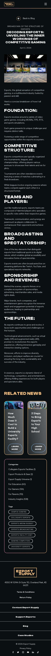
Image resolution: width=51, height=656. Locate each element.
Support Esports (25, 617)
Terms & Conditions (25, 592)
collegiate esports (20, 518)
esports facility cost (21, 535)
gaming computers (20, 541)
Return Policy (26, 597)
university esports (20, 547)
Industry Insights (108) (18, 499)
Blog (25, 626)
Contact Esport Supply (25, 607)
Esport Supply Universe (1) (20, 479)
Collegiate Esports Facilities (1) (21, 469)
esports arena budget (22, 523)
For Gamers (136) (16, 489)
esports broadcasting (22, 529)
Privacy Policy (25, 648)
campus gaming (19, 512)
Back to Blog (29, 18)
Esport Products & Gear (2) (20, 474)
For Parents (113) (15, 494)
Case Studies (25, 635)
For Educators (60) (17, 484)
